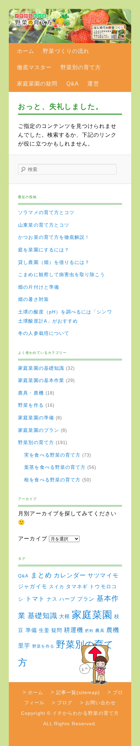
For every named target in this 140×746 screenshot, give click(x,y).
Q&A (72, 84)
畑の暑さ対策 (33, 299)
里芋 (24, 646)
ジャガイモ (32, 586)
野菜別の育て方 (80, 67)
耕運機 (73, 630)
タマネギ (77, 586)
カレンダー (70, 575)
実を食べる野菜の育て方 (52, 455)
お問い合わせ (100, 702)
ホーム (25, 51)
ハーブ (67, 599)
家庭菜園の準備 (36, 417)
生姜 (44, 630)
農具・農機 (30, 393)
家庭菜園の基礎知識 (41, 368)
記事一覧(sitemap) (78, 692)
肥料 (89, 631)
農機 (112, 629)
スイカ (56, 586)
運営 (93, 84)
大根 (64, 616)
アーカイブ (32, 538)
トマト (35, 598)
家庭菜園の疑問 (37, 84)
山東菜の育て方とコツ (43, 225)
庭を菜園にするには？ (43, 249)
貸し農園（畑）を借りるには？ (54, 262)
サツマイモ (103, 575)
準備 (31, 630)
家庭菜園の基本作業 (41, 380)
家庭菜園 (92, 614)
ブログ (64, 702)
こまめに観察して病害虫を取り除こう (61, 274)
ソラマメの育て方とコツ (46, 212)
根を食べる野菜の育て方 (52, 479)
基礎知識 (42, 615)
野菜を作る (30, 405)
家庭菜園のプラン (38, 430)
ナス (52, 599)
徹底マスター (34, 67)
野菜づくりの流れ (66, 51)
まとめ (41, 575)
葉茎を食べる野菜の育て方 (55, 467)
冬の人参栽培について (43, 333)
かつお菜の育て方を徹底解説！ (54, 237)
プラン (85, 599)
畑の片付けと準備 (38, 287)
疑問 (56, 630)
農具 (100, 630)
